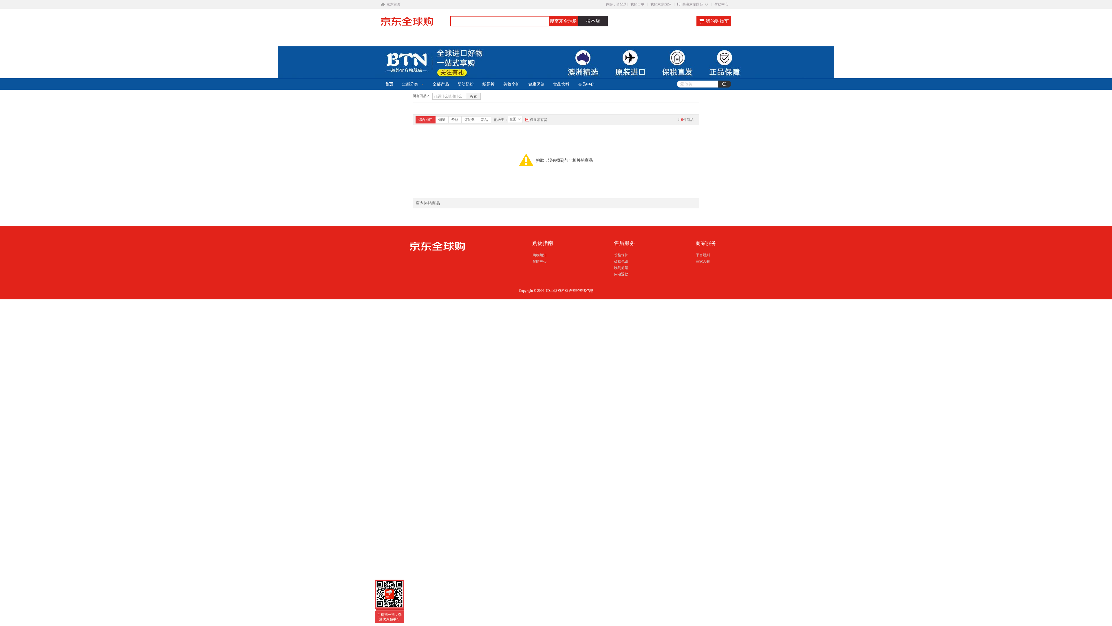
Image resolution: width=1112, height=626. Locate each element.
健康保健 (536, 84)
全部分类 (410, 84)
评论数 (469, 120)
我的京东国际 (660, 4)
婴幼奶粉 (466, 84)
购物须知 (539, 255)
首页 (389, 84)
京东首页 (393, 4)
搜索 (473, 96)
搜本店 (593, 21)
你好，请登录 (616, 4)
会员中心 (586, 84)
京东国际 (415, 24)
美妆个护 (511, 84)
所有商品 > (421, 96)
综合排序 (425, 120)
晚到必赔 (621, 268)
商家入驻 (703, 261)
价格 (454, 120)
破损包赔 (621, 261)
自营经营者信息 (581, 291)
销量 (441, 120)
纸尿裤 (488, 84)
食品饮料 (561, 84)
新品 (484, 120)
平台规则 (703, 255)
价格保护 (621, 255)
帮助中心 (721, 4)
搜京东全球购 (563, 21)
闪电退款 (621, 274)
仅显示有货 (538, 120)
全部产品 (441, 84)
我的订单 (637, 4)
